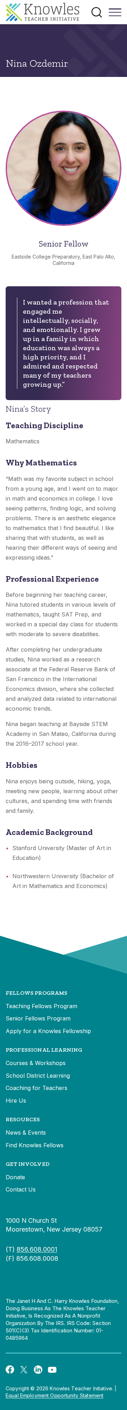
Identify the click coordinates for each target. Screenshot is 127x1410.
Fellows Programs (37, 993)
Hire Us (16, 1100)
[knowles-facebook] (10, 1369)
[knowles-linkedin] (38, 1369)
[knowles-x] (24, 1369)
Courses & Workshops (36, 1062)
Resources (23, 1119)
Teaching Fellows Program (41, 1006)
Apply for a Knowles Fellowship (48, 1030)
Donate (15, 1177)
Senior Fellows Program (38, 1018)
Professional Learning (44, 1049)
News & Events (26, 1132)
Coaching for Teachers (36, 1087)
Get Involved (27, 1164)
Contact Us (21, 1189)
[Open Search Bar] (96, 12)
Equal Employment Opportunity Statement (54, 1395)
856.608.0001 (37, 1249)
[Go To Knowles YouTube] (52, 1369)
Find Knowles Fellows (35, 1145)
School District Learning (38, 1075)
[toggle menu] (115, 14)
